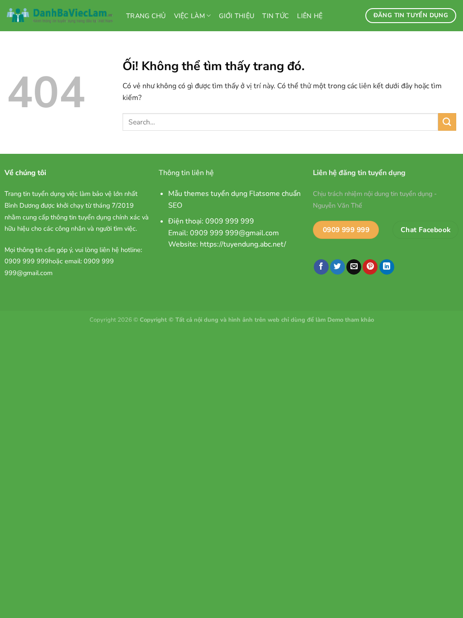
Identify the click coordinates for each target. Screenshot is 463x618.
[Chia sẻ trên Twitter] (337, 267)
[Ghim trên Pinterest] (370, 267)
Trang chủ (146, 15)
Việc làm (189, 15)
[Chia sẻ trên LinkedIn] (386, 267)
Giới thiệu (236, 15)
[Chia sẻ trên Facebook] (321, 267)
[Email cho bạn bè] (353, 267)
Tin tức (275, 15)
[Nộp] (447, 122)
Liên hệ (309, 15)
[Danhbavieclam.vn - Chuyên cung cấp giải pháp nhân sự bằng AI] (60, 16)
